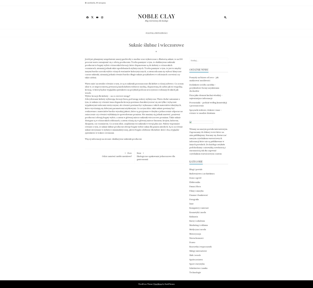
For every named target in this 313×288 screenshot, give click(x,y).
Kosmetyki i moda (197, 212)
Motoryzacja (195, 234)
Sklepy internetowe (198, 251)
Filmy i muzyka (196, 191)
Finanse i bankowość (198, 195)
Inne (191, 204)
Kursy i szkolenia (197, 221)
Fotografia (194, 199)
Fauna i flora (195, 186)
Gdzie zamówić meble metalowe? (117, 154)
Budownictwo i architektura (201, 174)
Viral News (158, 284)
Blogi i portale (195, 169)
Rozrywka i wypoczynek (200, 247)
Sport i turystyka (197, 264)
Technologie (195, 272)
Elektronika (194, 182)
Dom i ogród (195, 178)
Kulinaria (193, 217)
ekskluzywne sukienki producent (127, 139)
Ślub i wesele (195, 255)
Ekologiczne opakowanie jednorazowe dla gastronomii (156, 156)
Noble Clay (156, 16)
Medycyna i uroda (197, 229)
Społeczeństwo (196, 260)
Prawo (192, 242)
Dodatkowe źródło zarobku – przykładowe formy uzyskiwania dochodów (204, 88)
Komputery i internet (199, 208)
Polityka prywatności (156, 33)
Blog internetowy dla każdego (156, 21)
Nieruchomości (196, 238)
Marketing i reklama (198, 225)
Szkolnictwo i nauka (198, 268)
